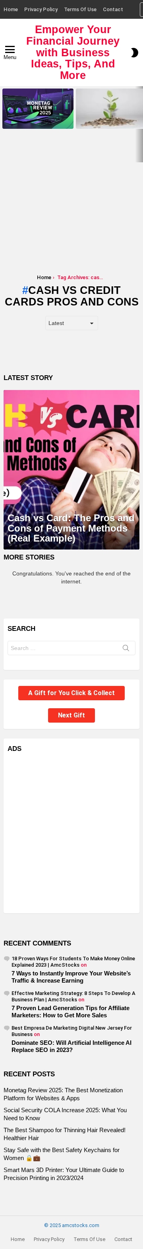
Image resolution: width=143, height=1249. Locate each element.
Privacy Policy (41, 9)
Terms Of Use (80, 9)
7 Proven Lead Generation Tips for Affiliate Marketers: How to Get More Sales (70, 1012)
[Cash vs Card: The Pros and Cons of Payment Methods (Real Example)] (71, 470)
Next (139, 124)
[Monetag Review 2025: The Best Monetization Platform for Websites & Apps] (37, 109)
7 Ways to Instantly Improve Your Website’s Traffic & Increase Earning (71, 977)
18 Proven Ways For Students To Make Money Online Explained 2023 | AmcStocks (73, 961)
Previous (4, 124)
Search (125, 649)
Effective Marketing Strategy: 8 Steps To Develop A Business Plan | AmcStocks (73, 996)
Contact (113, 9)
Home (11, 9)
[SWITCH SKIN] (134, 53)
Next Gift (71, 715)
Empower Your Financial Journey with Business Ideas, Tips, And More (73, 52)
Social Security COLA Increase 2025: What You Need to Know (109, 120)
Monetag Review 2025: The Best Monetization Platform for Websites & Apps (37, 117)
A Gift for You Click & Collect (71, 693)
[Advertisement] (71, 206)
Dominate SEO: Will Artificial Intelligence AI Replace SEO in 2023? (71, 1046)
